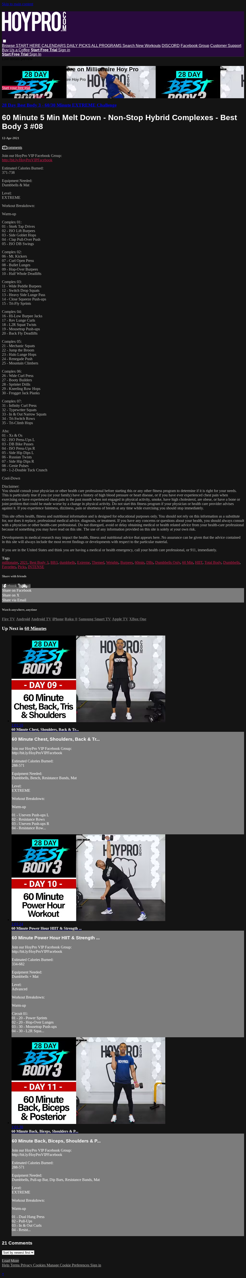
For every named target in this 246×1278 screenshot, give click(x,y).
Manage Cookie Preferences (68, 1265)
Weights (112, 562)
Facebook (10, 586)
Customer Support (225, 46)
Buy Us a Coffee (16, 50)
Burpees (126, 562)
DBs (149, 562)
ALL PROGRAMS (107, 46)
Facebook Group (195, 46)
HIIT (199, 562)
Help (6, 1265)
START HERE (29, 46)
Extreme (83, 562)
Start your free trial (16, 88)
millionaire (10, 562)
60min (139, 562)
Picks (22, 567)
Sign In (35, 54)
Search (129, 46)
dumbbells (67, 562)
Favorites (9, 567)
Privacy (27, 1265)
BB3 (54, 562)
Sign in (64, 50)
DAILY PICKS (79, 46)
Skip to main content (17, 4)
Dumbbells (231, 562)
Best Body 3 (39, 562)
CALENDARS (54, 46)
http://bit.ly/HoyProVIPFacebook (27, 160)
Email (26, 586)
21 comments (12, 147)
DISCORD (171, 46)
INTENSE (36, 567)
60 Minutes (35, 628)
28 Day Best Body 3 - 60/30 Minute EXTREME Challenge (59, 105)
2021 (24, 562)
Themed (98, 562)
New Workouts (148, 46)
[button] (4, 41)
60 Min (187, 562)
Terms (15, 1265)
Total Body (212, 562)
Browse (9, 46)
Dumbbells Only (167, 562)
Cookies (40, 1265)
